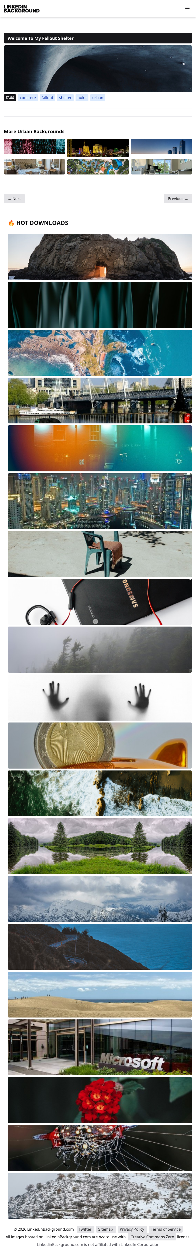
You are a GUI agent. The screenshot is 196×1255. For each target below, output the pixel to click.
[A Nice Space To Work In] (161, 166)
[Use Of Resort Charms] (98, 166)
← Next (14, 198)
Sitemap (106, 1229)
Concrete (28, 97)
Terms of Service (166, 1229)
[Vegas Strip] (98, 148)
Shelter (65, 97)
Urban (97, 97)
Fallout (47, 97)
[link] (98, 68)
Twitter (86, 1229)
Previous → (178, 198)
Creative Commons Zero (152, 1236)
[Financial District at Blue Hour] (161, 148)
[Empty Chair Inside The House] (34, 166)
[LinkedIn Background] (22, 8)
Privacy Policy (132, 1229)
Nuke (82, 97)
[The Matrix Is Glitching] (34, 148)
